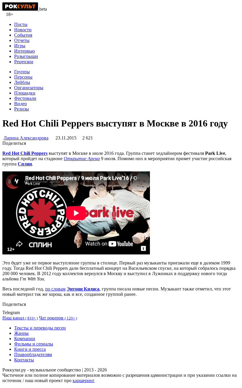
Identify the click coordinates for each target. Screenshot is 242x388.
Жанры (21, 333)
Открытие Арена (82, 158)
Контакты (24, 359)
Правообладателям (33, 354)
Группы (22, 71)
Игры (19, 45)
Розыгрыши (26, 56)
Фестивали (25, 98)
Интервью (24, 50)
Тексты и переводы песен (40, 327)
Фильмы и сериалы (33, 343)
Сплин (25, 163)
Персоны (23, 76)
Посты (20, 24)
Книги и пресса (30, 349)
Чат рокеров (58, 317)
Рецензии (23, 61)
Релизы (21, 108)
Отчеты (22, 40)
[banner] (20, 9)
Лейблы (22, 82)
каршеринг (84, 380)
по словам (55, 288)
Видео (20, 103)
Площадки (24, 92)
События (23, 35)
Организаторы (28, 87)
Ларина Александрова (26, 137)
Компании (24, 338)
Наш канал (20, 317)
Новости (23, 29)
